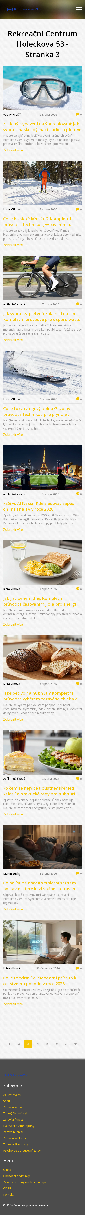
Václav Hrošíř (12, 114)
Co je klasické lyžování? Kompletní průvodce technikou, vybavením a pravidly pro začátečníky (37, 222)
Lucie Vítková (12, 209)
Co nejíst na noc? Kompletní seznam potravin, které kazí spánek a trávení (40, 885)
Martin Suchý (11, 874)
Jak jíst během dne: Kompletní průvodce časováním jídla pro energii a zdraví (42, 601)
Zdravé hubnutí (13, 1132)
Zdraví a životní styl (16, 1144)
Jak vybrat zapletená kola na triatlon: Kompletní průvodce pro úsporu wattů (41, 316)
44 (75, 1043)
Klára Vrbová (11, 589)
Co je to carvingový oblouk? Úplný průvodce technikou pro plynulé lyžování (36, 411)
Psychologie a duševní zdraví (22, 1150)
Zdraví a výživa (13, 1107)
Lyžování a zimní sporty (18, 1126)
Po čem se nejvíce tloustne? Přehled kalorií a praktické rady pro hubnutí (39, 791)
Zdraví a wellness (14, 1138)
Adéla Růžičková (14, 304)
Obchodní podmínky (16, 1176)
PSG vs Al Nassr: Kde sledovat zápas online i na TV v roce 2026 (38, 506)
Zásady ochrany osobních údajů (24, 1182)
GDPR (7, 1188)
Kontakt (8, 1194)
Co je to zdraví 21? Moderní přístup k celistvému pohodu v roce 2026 (39, 980)
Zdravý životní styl (15, 1113)
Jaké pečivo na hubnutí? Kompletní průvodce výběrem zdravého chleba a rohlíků (40, 696)
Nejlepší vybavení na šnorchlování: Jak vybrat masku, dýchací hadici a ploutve (42, 126)
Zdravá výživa (12, 1095)
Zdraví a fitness (13, 1119)
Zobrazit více (13, 150)
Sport (6, 1101)
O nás (7, 1170)
